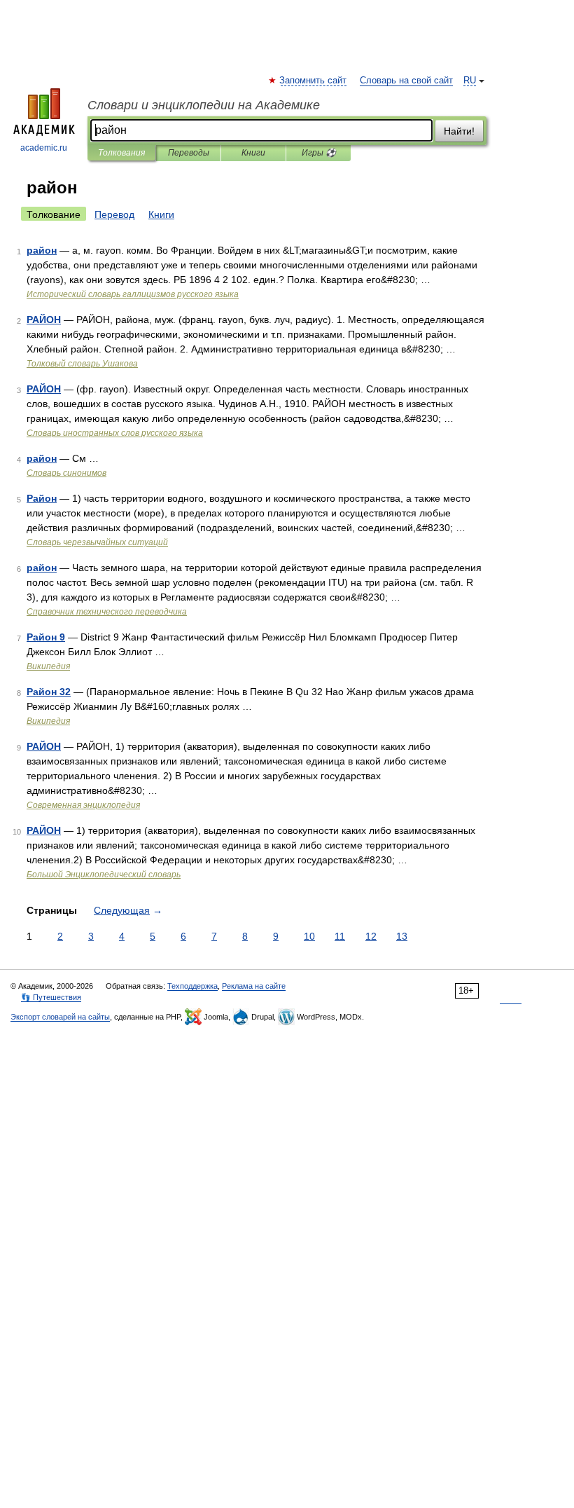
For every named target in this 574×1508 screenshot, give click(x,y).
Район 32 (49, 691)
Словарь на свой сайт (406, 80)
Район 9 (46, 637)
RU (469, 80)
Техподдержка (192, 986)
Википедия (48, 666)
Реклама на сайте (254, 986)
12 (371, 936)
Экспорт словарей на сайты (60, 1017)
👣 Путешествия (51, 997)
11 (340, 936)
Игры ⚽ (319, 153)
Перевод (114, 214)
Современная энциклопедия (83, 805)
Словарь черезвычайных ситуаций (97, 542)
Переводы (188, 153)
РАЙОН (44, 319)
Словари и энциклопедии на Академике (204, 105)
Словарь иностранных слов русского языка (115, 433)
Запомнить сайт (313, 80)
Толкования (121, 153)
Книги (253, 153)
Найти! (459, 131)
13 (401, 936)
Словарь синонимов (66, 473)
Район (42, 498)
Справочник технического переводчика (107, 612)
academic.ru (43, 148)
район (42, 250)
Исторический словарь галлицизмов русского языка (133, 294)
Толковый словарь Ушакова (82, 364)
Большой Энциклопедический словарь (104, 874)
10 (309, 936)
